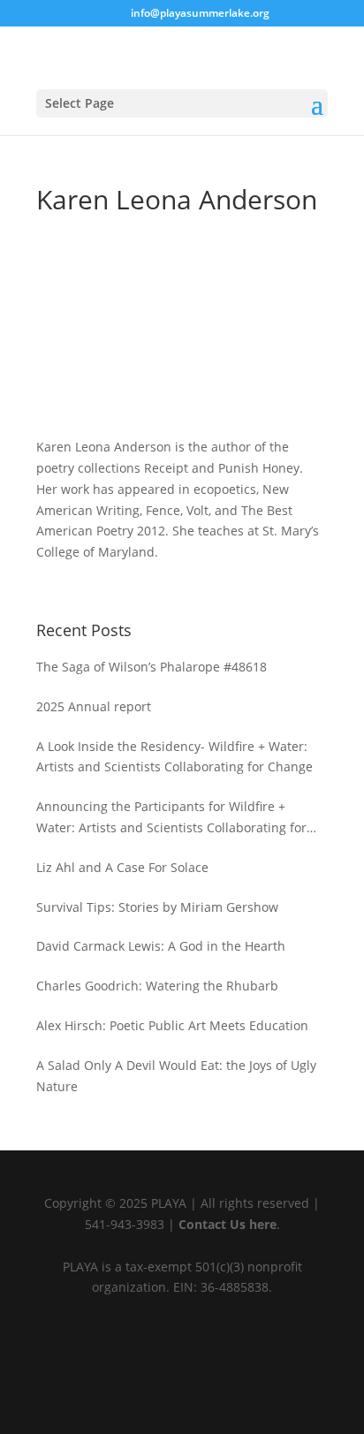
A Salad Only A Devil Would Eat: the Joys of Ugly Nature (176, 1076)
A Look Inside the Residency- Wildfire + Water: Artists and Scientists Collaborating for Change (174, 757)
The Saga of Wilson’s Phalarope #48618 (151, 666)
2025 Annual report (93, 706)
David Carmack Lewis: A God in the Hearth (160, 945)
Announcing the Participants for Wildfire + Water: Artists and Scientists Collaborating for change (171, 818)
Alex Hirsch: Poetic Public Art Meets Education (172, 1025)
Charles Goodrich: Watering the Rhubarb (157, 985)
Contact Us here (227, 1224)
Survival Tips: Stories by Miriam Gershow (157, 907)
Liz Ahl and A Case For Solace (122, 867)
